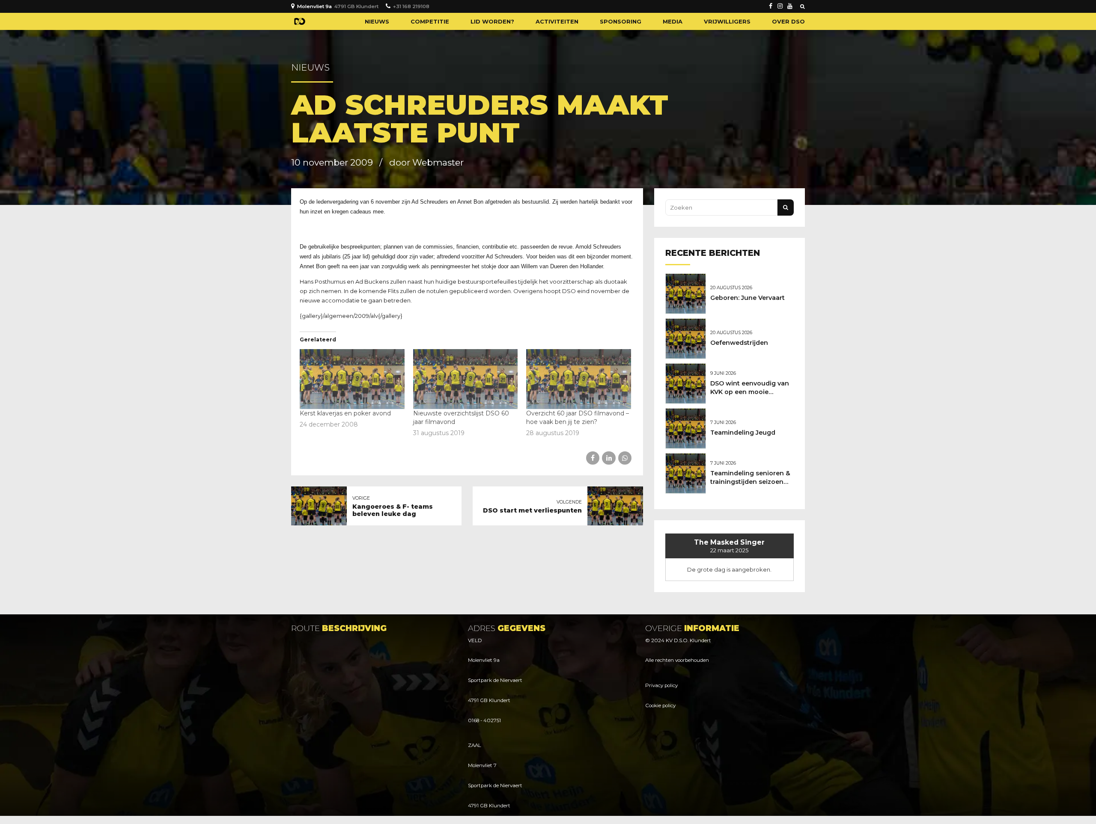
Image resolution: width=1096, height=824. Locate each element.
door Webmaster (426, 162)
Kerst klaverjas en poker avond (345, 413)
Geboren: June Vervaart (747, 298)
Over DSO (788, 21)
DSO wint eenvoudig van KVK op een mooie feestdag (749, 391)
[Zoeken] (802, 6)
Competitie (430, 21)
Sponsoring (620, 21)
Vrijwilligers (727, 21)
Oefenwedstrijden (739, 343)
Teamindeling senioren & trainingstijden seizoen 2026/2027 (750, 481)
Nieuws (377, 21)
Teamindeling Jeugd (742, 432)
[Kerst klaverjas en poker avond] (352, 379)
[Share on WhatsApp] (624, 458)
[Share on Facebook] (592, 458)
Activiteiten (557, 21)
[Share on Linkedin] (608, 458)
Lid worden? (492, 21)
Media (672, 21)
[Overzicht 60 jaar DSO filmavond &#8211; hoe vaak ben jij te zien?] (578, 379)
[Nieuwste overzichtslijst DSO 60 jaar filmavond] (465, 379)
